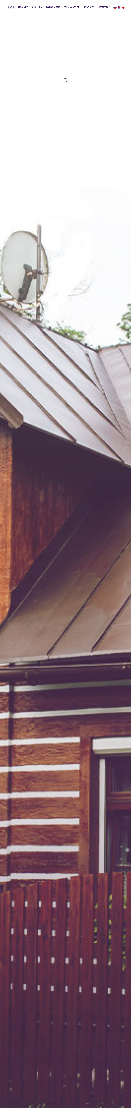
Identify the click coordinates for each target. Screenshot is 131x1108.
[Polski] (123, 7)
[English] (119, 7)
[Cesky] (115, 7)
